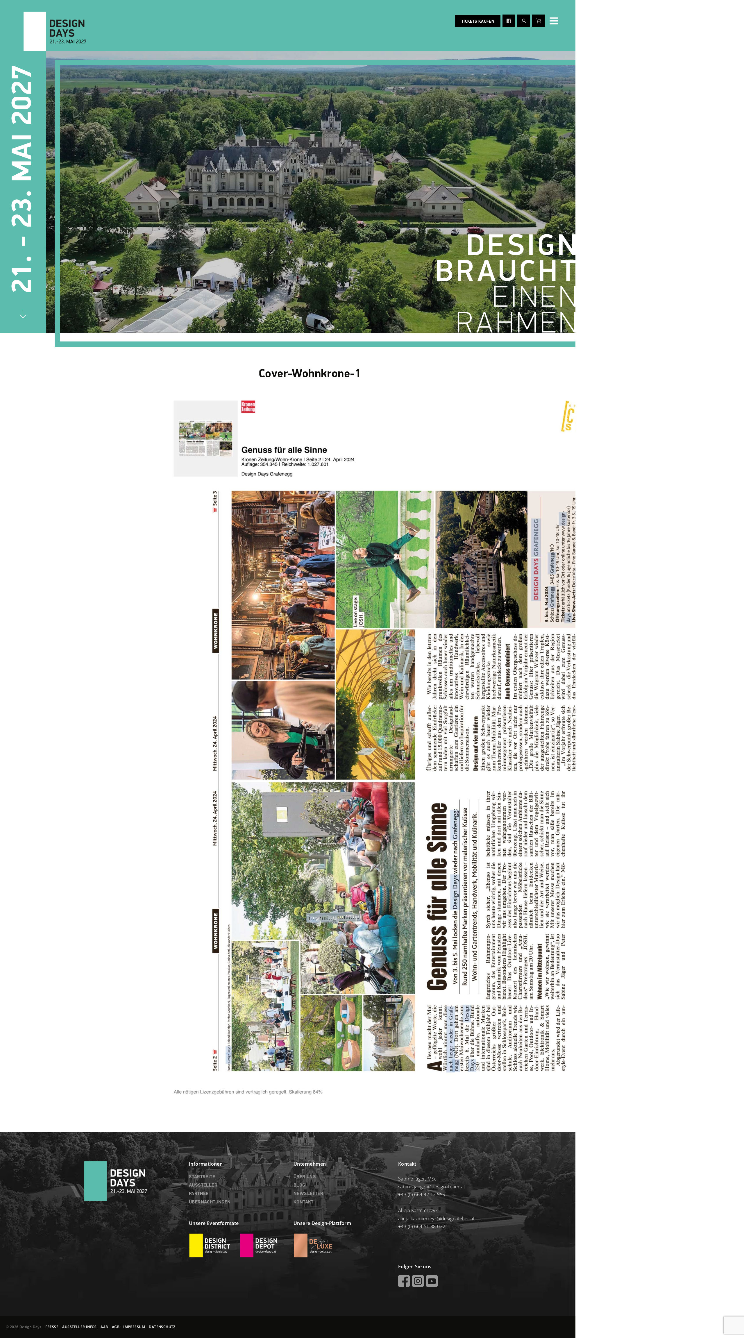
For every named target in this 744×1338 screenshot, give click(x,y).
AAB (104, 1326)
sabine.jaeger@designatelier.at (431, 1186)
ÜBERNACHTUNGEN (210, 1202)
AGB (115, 1326)
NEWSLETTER (308, 1194)
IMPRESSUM (134, 1326)
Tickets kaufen (478, 21)
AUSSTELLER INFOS (79, 1326)
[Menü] (554, 21)
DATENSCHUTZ (162, 1326)
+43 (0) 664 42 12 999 (421, 1194)
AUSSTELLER (203, 1185)
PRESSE (51, 1326)
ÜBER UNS (305, 1177)
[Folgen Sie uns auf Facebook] (508, 21)
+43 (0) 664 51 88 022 (421, 1226)
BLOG (299, 1185)
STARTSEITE (202, 1177)
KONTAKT (304, 1202)
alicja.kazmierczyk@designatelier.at (436, 1218)
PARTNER (199, 1194)
